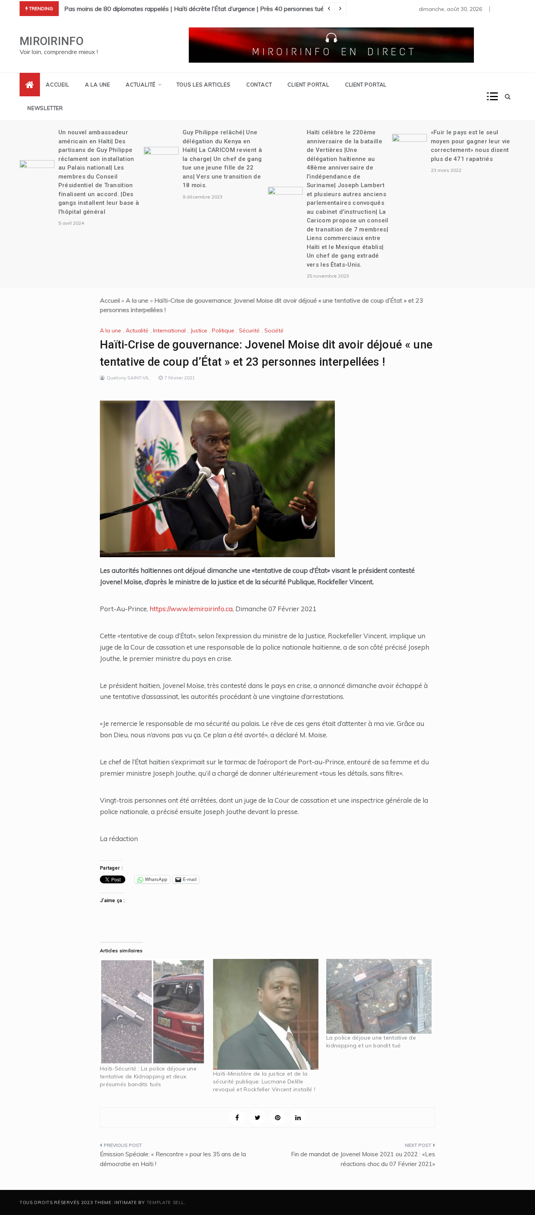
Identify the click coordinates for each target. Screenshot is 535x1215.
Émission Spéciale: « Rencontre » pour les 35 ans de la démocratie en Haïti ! (173, 1159)
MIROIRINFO (51, 41)
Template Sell (165, 1202)
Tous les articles (204, 84)
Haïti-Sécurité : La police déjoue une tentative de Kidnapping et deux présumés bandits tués (148, 1076)
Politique (223, 330)
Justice (198, 330)
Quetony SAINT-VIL (128, 378)
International (169, 330)
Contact (259, 84)
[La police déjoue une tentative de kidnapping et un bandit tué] (379, 996)
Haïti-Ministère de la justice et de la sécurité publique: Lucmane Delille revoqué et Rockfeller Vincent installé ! (264, 1081)
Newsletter (45, 108)
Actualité (140, 84)
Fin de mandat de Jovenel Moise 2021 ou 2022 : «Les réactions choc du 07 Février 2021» (363, 1159)
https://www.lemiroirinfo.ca (191, 609)
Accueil (57, 84)
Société (274, 330)
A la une (97, 84)
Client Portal (308, 84)
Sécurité (249, 330)
